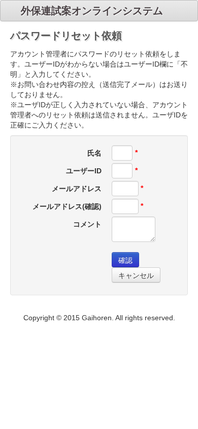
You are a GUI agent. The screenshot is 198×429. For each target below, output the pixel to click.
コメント (87, 224)
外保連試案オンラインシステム (92, 10)
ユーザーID (84, 171)
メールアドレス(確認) (67, 206)
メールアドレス (77, 189)
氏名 (94, 153)
